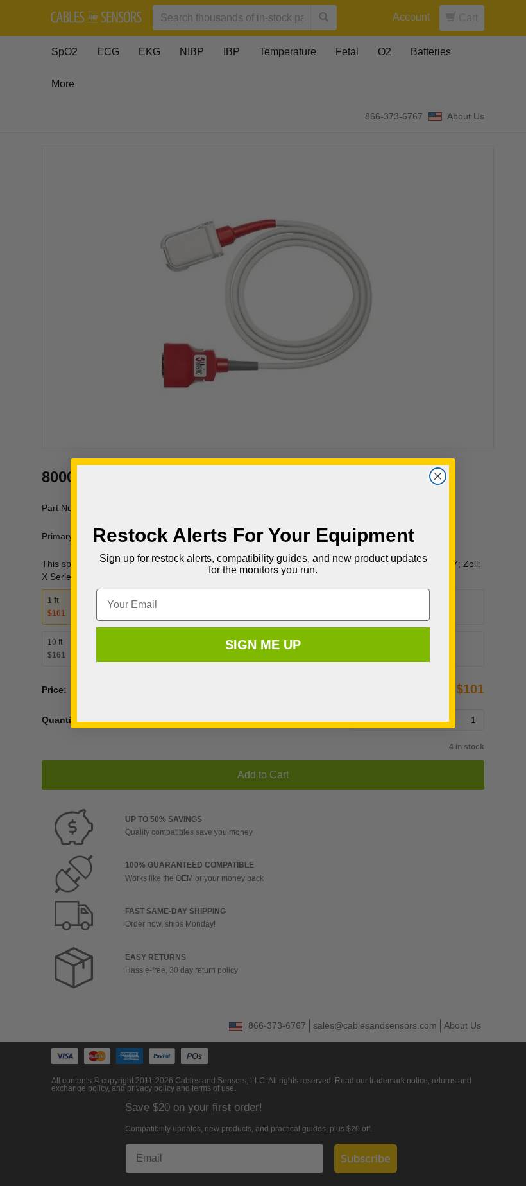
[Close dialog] (438, 476)
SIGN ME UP (263, 645)
